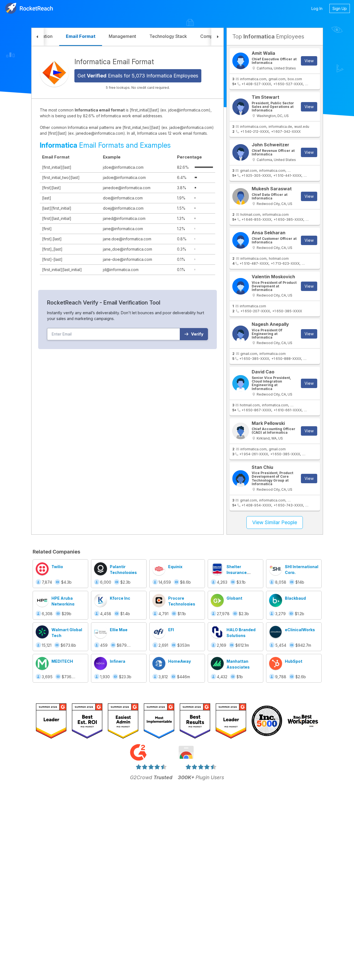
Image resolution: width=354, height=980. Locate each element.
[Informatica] (54, 72)
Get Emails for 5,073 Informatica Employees (137, 76)
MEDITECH (62, 661)
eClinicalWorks (300, 629)
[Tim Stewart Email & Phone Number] (240, 106)
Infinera (117, 661)
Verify (197, 334)
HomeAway (179, 661)
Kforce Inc (120, 598)
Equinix (175, 566)
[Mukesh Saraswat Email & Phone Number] (240, 196)
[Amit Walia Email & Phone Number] (240, 61)
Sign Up (339, 8)
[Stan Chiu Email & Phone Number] (240, 478)
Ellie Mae (118, 629)
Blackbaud (295, 598)
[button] (38, 37)
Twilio (57, 566)
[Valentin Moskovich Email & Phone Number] (240, 286)
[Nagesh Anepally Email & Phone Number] (240, 334)
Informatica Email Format (114, 62)
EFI (171, 629)
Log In (316, 8)
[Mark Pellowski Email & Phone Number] (240, 431)
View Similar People (274, 522)
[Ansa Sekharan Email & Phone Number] (240, 240)
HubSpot (293, 661)
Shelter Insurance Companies (238, 572)
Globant (234, 598)
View (309, 60)
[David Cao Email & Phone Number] (240, 383)
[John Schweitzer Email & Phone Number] (240, 152)
